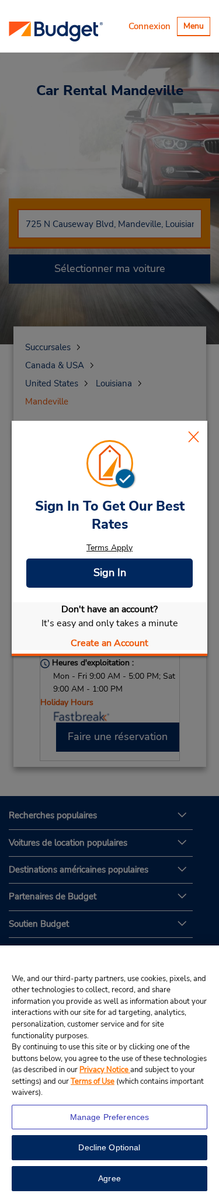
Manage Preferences (110, 1117)
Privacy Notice (104, 1070)
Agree (109, 1178)
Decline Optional (109, 1147)
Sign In (109, 573)
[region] (109, 1071)
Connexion (149, 26)
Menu (196, 28)
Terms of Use (92, 1081)
